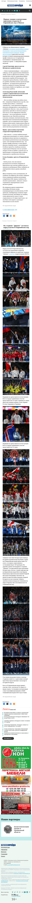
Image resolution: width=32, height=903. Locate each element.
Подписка (22, 1)
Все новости (7, 738)
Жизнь (13, 14)
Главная (3, 14)
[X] (7, 216)
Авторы (3, 1)
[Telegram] (10, 216)
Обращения (4, 849)
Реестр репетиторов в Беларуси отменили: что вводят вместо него (16, 717)
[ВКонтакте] (4, 216)
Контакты (3, 851)
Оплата (3, 856)
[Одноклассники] (14, 216)
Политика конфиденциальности (21, 873)
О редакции (4, 854)
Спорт (14, 221)
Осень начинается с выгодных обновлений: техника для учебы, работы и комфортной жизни (16, 730)
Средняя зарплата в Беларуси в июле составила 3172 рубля (17, 721)
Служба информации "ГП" (10, 209)
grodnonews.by (4, 880)
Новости (8, 14)
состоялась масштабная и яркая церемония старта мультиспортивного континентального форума (15, 50)
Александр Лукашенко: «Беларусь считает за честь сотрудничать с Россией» (16, 725)
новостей (9, 709)
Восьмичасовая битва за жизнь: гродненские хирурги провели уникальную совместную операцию (16, 714)
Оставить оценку (16, 896)
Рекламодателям (12, 1)
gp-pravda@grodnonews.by (13, 864)
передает (12, 254)
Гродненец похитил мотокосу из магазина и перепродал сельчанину (16, 733)
